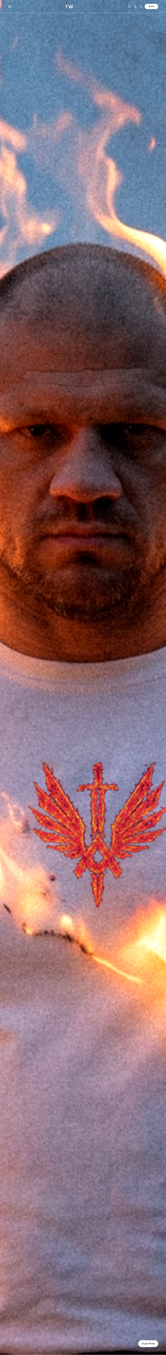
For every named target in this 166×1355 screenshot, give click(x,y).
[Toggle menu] (10, 6)
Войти (151, 6)
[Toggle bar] (129, 6)
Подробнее (148, 1344)
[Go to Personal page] (135, 6)
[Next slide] (156, 677)
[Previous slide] (10, 677)
